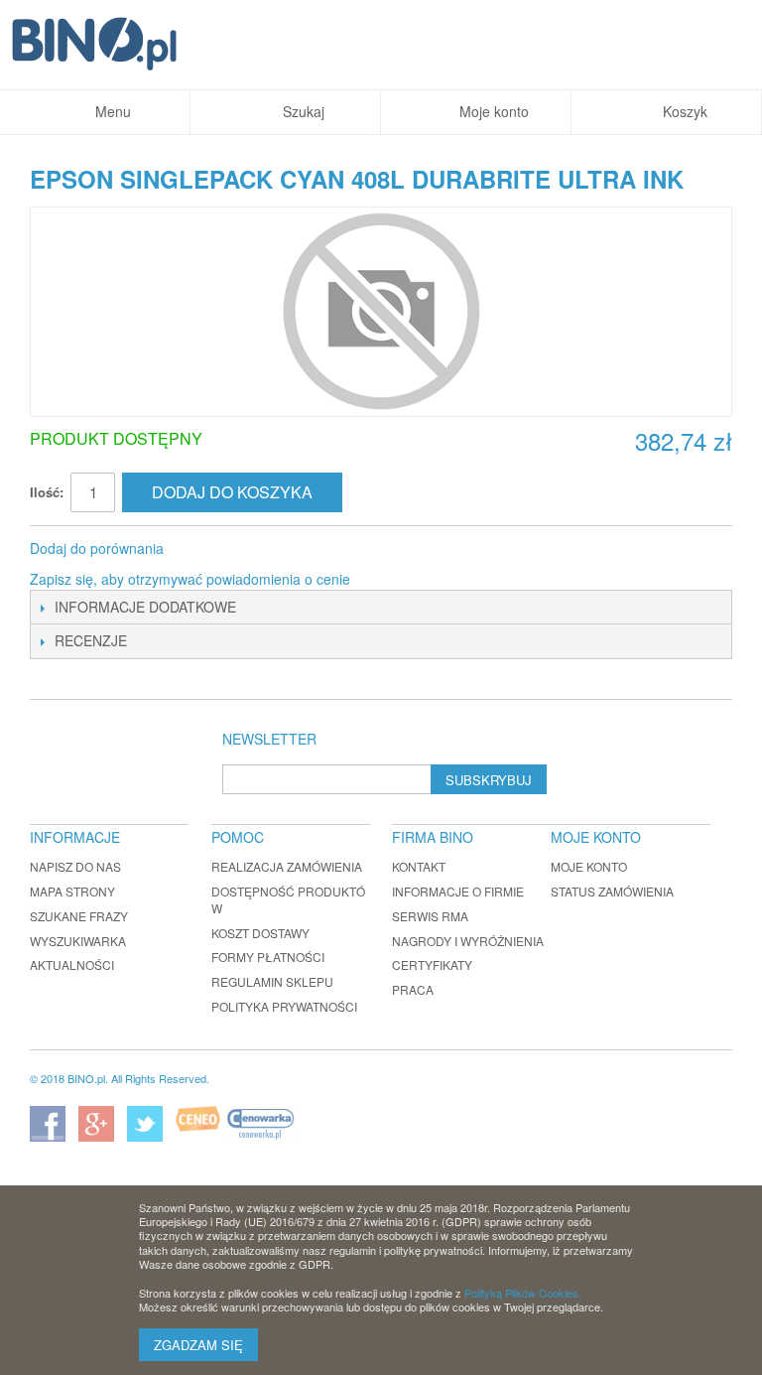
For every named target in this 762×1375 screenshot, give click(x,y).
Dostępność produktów (288, 899)
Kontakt (418, 866)
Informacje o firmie (458, 891)
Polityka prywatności (284, 1006)
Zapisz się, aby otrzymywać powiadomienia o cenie (190, 579)
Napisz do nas (75, 866)
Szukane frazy (79, 915)
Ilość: (47, 491)
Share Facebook (205, 549)
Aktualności (72, 964)
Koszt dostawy (260, 932)
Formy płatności (267, 956)
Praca (413, 989)
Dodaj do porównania (97, 548)
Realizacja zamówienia (286, 866)
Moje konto (589, 866)
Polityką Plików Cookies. (522, 1293)
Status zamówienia (612, 891)
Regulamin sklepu (272, 981)
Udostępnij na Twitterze (245, 549)
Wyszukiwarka (78, 940)
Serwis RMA (430, 915)
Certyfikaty (432, 964)
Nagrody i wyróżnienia (468, 940)
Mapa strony (72, 891)
